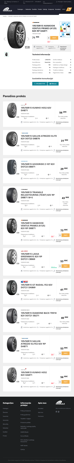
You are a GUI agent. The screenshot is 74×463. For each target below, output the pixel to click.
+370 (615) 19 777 (29, 1)
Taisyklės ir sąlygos (26, 418)
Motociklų (5, 424)
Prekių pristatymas (26, 411)
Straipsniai (51, 9)
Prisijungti (60, 1)
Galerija (45, 9)
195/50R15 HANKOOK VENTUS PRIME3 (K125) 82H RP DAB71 (22, 16)
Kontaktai (57, 9)
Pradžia (5, 16)
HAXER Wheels (24, 432)
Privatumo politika (25, 422)
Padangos (20, 9)
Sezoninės (5, 420)
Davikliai (34, 9)
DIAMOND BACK (25, 310)
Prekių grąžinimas (25, 414)
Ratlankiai (28, 9)
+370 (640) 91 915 (40, 84)
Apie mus (40, 412)
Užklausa (53, 84)
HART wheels (24, 445)
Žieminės (5, 412)
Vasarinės (5, 416)
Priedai (40, 9)
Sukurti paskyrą (67, 1)
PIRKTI (54, 38)
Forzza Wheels (24, 436)
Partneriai (41, 416)
